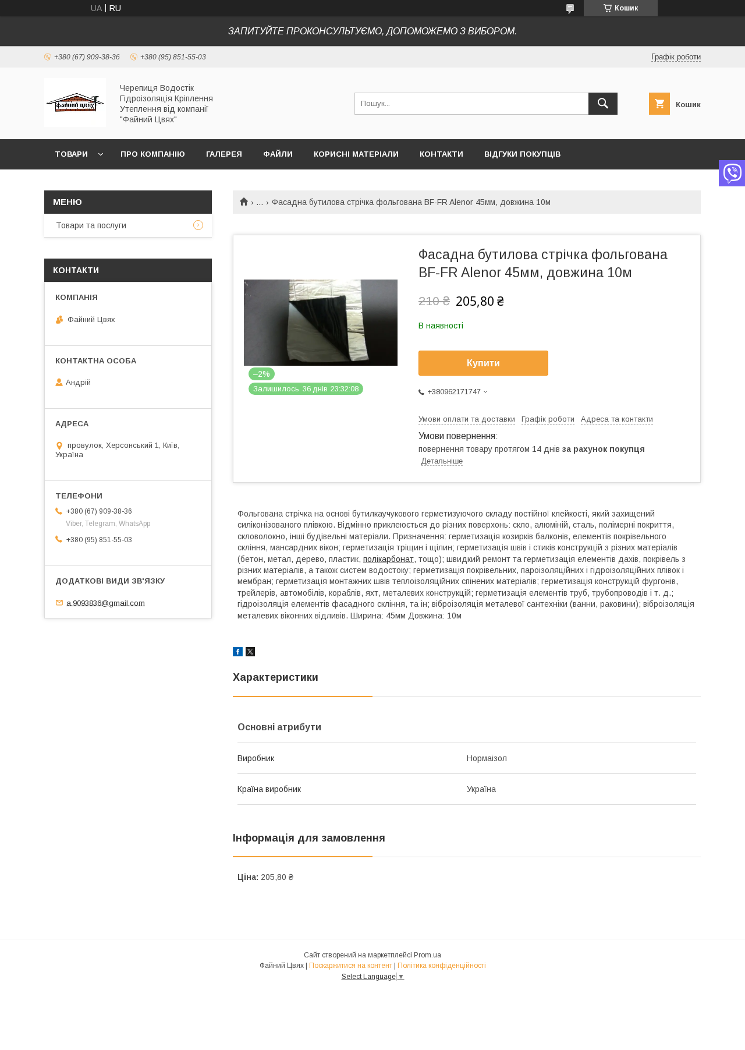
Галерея (224, 154)
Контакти (441, 154)
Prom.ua (427, 955)
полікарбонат (388, 559)
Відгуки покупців (522, 154)
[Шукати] (603, 104)
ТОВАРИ (71, 154)
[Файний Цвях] (75, 124)
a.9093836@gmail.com (105, 602)
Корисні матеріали (356, 154)
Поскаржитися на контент (350, 965)
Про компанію (152, 154)
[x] (250, 653)
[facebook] (238, 653)
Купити (483, 363)
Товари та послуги (91, 225)
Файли (278, 154)
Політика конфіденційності (442, 965)
